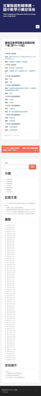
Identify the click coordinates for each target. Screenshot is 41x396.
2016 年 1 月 (10, 287)
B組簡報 (18, 62)
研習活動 (9, 187)
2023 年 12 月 (11, 231)
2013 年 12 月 (11, 312)
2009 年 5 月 (10, 351)
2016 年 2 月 (10, 285)
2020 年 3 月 (10, 256)
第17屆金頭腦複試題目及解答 (18, 111)
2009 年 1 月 (10, 355)
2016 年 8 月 (10, 275)
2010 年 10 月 (11, 339)
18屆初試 (12, 118)
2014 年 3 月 (10, 310)
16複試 (11, 102)
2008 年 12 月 (11, 357)
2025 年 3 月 (10, 227)
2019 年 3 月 (10, 264)
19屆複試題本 (13, 130)
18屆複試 (12, 121)
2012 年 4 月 (10, 326)
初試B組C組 (19, 68)
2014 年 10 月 (11, 304)
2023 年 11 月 (11, 233)
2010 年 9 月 (10, 341)
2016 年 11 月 (11, 271)
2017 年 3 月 (10, 269)
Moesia (5, 392)
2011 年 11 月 (11, 333)
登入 (8, 371)
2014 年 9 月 (10, 306)
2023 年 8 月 (10, 240)
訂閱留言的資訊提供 (13, 375)
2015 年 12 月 (11, 289)
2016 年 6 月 (10, 277)
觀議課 (9, 190)
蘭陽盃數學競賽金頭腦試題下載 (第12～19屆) (21, 209)
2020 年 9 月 (10, 248)
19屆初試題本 (13, 127)
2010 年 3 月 (10, 345)
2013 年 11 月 (11, 314)
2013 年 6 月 (10, 318)
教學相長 (9, 179)
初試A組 (11, 68)
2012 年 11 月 (11, 320)
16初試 (11, 99)
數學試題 (9, 135)
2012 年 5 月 (10, 324)
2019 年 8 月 (10, 262)
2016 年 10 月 (11, 273)
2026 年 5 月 (10, 225)
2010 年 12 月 (11, 337)
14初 (10, 79)
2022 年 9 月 (10, 244)
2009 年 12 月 (11, 349)
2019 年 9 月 (10, 260)
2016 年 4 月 (10, 281)
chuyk (20, 49)
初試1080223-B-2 (27, 56)
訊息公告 (9, 192)
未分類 (9, 185)
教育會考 (9, 181)
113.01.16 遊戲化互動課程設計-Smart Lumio (20, 211)
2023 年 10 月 (11, 235)
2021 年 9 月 (10, 246)
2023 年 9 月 (10, 238)
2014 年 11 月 (11, 302)
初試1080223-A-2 (14, 56)
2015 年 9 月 (10, 295)
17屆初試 (12, 108)
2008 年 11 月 (11, 359)
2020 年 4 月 (10, 254)
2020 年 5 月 (10, 252)
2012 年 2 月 (10, 328)
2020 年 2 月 (10, 258)
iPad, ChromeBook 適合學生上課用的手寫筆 (20, 214)
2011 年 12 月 (11, 331)
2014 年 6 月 (10, 308)
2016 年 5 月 (10, 279)
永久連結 (16, 135)
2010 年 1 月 (10, 347)
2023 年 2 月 (10, 242)
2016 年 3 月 (10, 283)
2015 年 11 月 (11, 291)
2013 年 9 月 (10, 316)
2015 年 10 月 (11, 293)
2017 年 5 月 (10, 266)
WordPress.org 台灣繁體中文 (16, 377)
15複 (10, 93)
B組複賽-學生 (23, 71)
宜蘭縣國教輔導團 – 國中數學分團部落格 (19, 8)
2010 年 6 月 (10, 343)
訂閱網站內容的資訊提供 (14, 373)
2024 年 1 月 (10, 229)
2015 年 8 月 (10, 297)
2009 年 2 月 (10, 353)
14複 (10, 82)
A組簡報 (11, 62)
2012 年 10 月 (11, 322)
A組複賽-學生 (13, 71)
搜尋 (6, 163)
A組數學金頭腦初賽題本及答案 (18, 88)
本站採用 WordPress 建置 (9, 390)
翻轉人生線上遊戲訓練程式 (15, 207)
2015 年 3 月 (10, 300)
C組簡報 (24, 62)
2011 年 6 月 (10, 335)
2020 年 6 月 (10, 250)
